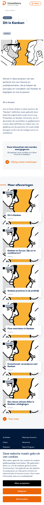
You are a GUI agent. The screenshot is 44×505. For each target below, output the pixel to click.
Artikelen (6, 437)
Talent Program (28, 447)
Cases (5, 442)
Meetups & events (29, 437)
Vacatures (26, 442)
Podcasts (6, 447)
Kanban (7, 33)
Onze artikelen (10, 10)
